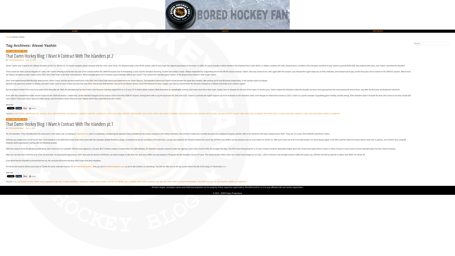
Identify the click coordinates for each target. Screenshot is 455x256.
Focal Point (153, 114)
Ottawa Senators (286, 114)
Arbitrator (30, 114)
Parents (298, 114)
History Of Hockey (116, 182)
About (225, 31)
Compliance (39, 182)
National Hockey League (228, 114)
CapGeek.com (82, 134)
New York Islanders (254, 114)
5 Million (16, 182)
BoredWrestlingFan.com (114, 167)
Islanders (174, 114)
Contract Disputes (87, 114)
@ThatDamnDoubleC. (83, 167)
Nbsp (242, 114)
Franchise (83, 182)
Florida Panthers (70, 182)
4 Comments (241, 182)
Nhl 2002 (159, 182)
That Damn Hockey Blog (16, 51)
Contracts (101, 114)
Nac (195, 114)
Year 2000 (312, 114)
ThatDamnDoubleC (16, 60)
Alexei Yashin (18, 114)
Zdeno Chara (322, 114)
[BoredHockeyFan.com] (227, 15)
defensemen (136, 114)
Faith (144, 114)
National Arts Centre (207, 114)
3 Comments (335, 114)
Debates (126, 114)
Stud (305, 114)
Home (75, 31)
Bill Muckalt (41, 114)
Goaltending (101, 182)
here (224, 167)
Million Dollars (186, 114)
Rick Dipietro (203, 182)
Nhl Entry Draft (271, 114)
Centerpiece (72, 114)
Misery (133, 182)
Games (92, 182)
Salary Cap (215, 182)
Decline (58, 182)
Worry (232, 182)
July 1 (127, 182)
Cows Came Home (114, 114)
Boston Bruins (59, 114)
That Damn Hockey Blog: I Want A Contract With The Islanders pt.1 (59, 124)
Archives (378, 31)
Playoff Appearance (188, 182)
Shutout (224, 182)
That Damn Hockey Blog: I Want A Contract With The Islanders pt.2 (59, 55)
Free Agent (164, 114)
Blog (50, 114)
